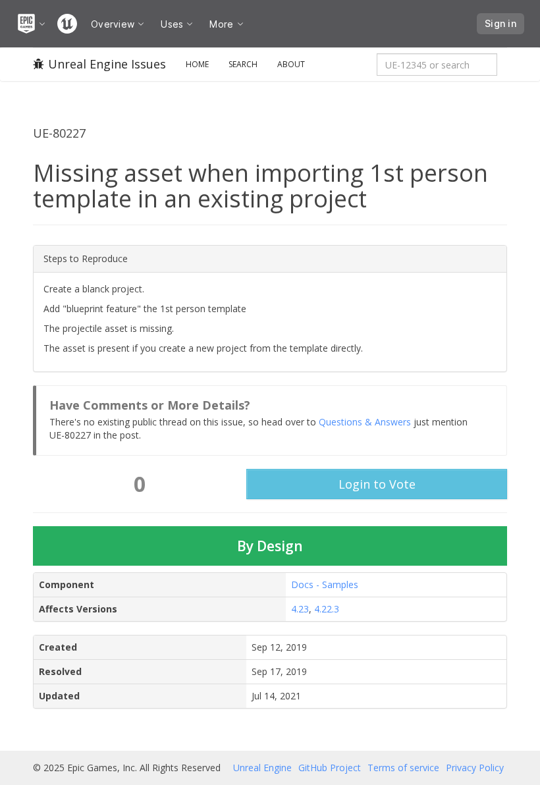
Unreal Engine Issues (107, 64)
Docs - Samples (324, 584)
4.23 (300, 609)
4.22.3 (326, 609)
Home (197, 64)
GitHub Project (329, 767)
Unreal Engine (262, 767)
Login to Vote (377, 484)
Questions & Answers (365, 422)
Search (243, 64)
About (291, 64)
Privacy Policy (475, 767)
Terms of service (403, 767)
